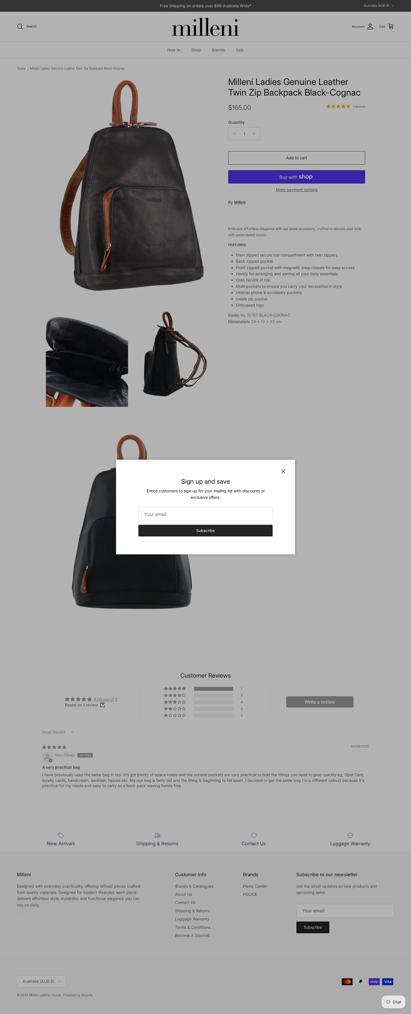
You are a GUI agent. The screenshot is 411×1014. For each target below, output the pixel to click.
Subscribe (205, 530)
